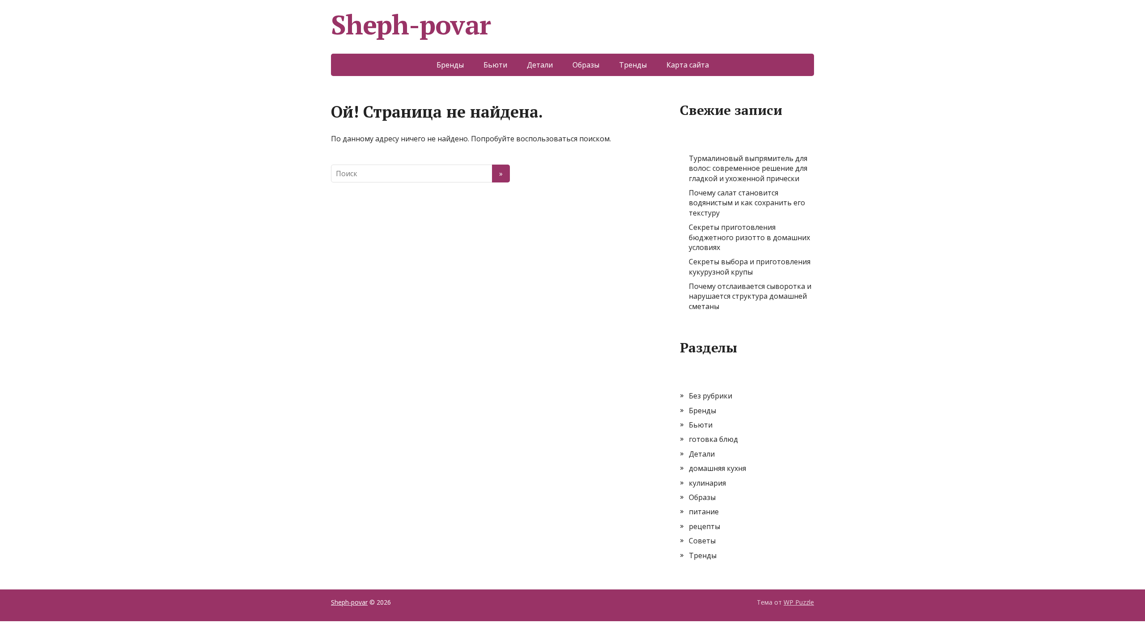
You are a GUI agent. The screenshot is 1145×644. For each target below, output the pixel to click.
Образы (585, 65)
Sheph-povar (411, 24)
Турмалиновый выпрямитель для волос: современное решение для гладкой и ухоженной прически (748, 168)
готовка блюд (713, 439)
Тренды (633, 65)
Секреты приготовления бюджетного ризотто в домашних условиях (749, 237)
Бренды (450, 65)
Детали (540, 65)
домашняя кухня (717, 468)
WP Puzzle (799, 602)
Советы (702, 541)
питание (704, 512)
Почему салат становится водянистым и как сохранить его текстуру (747, 203)
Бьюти (495, 65)
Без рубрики (710, 396)
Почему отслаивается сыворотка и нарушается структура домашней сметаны (750, 296)
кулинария (707, 483)
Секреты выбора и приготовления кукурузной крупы (749, 266)
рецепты (704, 526)
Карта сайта (687, 65)
